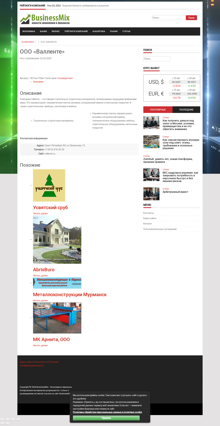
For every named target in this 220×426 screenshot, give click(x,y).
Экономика (28, 31)
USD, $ (156, 82)
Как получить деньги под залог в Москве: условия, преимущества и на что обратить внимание (178, 125)
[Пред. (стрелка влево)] (2, 423)
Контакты (148, 213)
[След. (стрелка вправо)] (7, 423)
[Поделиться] (13, 419)
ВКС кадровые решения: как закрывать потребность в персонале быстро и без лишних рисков (180, 177)
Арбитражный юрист (175, 191)
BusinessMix (28, 42)
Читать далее (40, 213)
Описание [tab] (38, 81)
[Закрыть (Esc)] (18, 419)
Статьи (126, 31)
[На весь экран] (7, 419)
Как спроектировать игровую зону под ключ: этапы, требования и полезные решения (181, 144)
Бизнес (56, 31)
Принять (106, 418)
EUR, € (156, 94)
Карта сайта (149, 218)
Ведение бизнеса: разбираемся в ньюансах (85, 5)
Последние (186, 109)
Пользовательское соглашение (160, 229)
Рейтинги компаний (76, 31)
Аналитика (98, 31)
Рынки (114, 31)
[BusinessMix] (45, 19)
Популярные (158, 109)
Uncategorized (64, 78)
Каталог (147, 223)
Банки (43, 31)
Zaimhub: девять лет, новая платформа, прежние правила (168, 160)
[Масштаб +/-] (2, 419)
